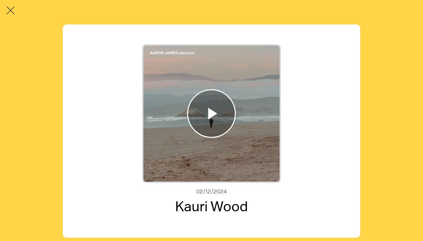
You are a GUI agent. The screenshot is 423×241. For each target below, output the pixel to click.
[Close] (11, 11)
